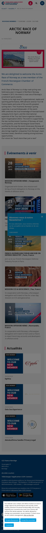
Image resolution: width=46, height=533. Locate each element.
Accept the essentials (28, 520)
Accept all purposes (12, 520)
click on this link (29, 515)
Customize (9, 525)
